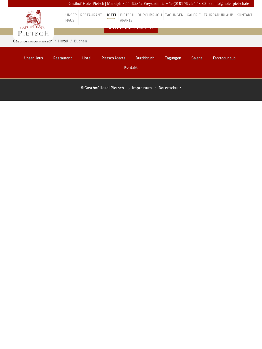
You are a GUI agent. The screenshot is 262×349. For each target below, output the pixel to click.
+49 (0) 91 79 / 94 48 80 (185, 3)
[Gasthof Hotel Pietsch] (33, 17)
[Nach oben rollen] (251, 338)
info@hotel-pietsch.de (227, 3)
